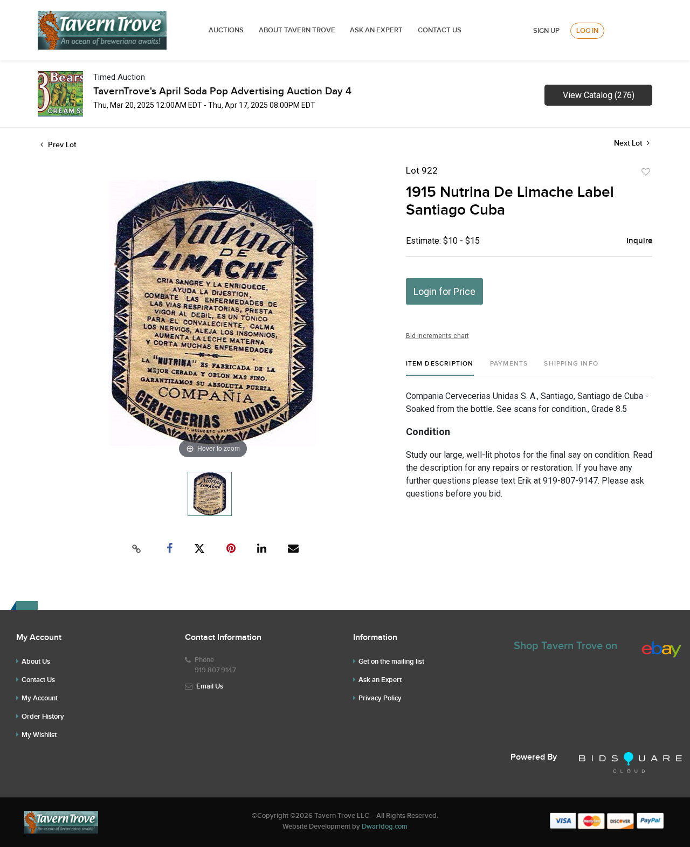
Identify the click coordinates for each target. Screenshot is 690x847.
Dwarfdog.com (385, 826)
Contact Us (439, 30)
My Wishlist (39, 735)
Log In (587, 30)
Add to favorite (645, 172)
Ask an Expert (380, 680)
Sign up (546, 30)
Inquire (639, 241)
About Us (36, 661)
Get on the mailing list (391, 661)
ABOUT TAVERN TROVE (298, 30)
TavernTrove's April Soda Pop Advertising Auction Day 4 (222, 91)
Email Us (209, 686)
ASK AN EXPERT (376, 30)
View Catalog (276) (598, 95)
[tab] (440, 368)
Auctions (226, 30)
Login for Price (444, 291)
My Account (40, 698)
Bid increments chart (437, 336)
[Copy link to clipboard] (136, 548)
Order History (43, 716)
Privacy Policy (380, 698)
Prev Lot (61, 144)
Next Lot (629, 143)
